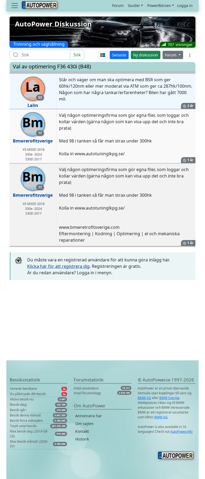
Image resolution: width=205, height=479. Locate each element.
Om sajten (84, 423)
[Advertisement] (102, 322)
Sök (77, 55)
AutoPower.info (181, 431)
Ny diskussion (145, 54)
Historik (82, 439)
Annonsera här (88, 415)
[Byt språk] (103, 55)
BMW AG (144, 398)
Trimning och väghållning (39, 44)
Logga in (185, 5)
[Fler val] (189, 55)
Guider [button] (134, 5)
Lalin (32, 105)
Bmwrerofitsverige (33, 141)
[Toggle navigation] (15, 6)
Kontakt (82, 431)
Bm (32, 124)
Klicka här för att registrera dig (58, 266)
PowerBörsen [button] (159, 5)
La (33, 89)
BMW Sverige (169, 398)
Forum (118, 5)
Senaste (119, 54)
